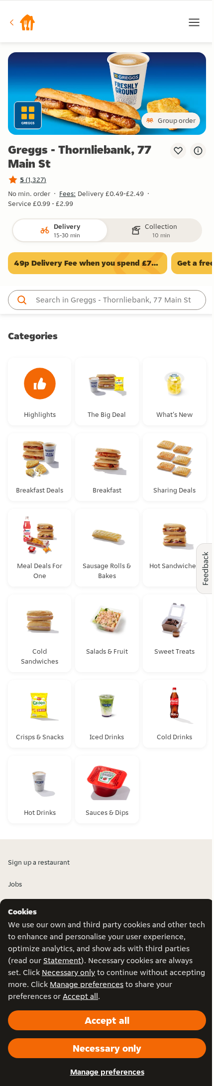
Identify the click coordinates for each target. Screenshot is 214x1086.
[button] (22, 22)
